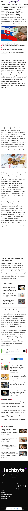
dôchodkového (5, 83)
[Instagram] (25, 486)
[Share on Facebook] (7, 508)
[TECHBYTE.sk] (14, 1)
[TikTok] (16, 489)
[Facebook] (16, 486)
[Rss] (18, 489)
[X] (18, 486)
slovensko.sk (17, 316)
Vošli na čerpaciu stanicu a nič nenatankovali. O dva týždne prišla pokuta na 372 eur (17, 384)
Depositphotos (14, 42)
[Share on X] (10, 508)
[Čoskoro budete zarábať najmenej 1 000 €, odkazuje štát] (23, 446)
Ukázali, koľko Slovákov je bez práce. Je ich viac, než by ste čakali (9, 295)
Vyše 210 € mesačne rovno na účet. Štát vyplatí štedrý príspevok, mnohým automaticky (9, 431)
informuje (19, 85)
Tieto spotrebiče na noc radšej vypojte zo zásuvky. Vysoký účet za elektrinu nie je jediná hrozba (18, 377)
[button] (2, 1)
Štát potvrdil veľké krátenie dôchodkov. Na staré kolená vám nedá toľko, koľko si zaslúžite (9, 454)
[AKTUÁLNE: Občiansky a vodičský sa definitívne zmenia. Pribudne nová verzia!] (21, 301)
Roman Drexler (4, 23)
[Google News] (23, 486)
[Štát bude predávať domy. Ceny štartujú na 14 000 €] (23, 439)
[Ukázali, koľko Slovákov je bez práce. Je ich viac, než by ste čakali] (21, 295)
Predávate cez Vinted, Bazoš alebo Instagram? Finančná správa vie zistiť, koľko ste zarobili (18, 392)
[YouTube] (21, 486)
